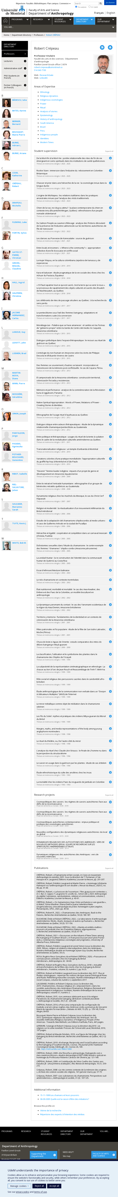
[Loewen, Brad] (6, 356)
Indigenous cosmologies (51, 99)
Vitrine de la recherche (50, 1110)
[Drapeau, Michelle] (6, 205)
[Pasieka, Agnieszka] (6, 446)
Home (6, 35)
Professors (38, 35)
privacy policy (22, 1191)
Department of (51, 13)
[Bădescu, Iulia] (6, 103)
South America (47, 123)
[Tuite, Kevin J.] (6, 526)
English (111, 13)
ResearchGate (46, 75)
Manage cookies (19, 1185)
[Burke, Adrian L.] (6, 145)
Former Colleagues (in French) (13, 86)
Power (43, 103)
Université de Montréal (13, 10)
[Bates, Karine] (6, 113)
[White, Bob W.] (6, 545)
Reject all (39, 1185)
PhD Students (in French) (12, 76)
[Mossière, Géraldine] (6, 397)
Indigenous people (49, 134)
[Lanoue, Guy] (6, 335)
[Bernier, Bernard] (6, 124)
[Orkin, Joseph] (6, 416)
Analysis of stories (48, 111)
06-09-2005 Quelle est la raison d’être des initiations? (64, 1099)
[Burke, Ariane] (6, 156)
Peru (42, 130)
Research (26, 1131)
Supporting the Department (38, 1154)
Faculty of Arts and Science (44, 10)
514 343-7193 (40, 70)
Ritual (42, 107)
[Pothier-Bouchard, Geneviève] (6, 457)
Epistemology (46, 115)
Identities (44, 138)
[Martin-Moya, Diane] (6, 375)
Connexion (64, 3)
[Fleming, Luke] (6, 225)
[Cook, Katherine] (6, 175)
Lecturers (8, 61)
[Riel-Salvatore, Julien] (6, 487)
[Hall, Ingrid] (6, 285)
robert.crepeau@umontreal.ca (48, 67)
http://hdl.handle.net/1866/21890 (56, 1049)
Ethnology (44, 92)
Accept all (54, 1185)
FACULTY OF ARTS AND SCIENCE (101, 1154)
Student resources (46, 1133)
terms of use (40, 1191)
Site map (66, 1156)
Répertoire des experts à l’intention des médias (62, 1114)
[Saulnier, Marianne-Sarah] (6, 506)
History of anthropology (51, 119)
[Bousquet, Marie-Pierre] (6, 135)
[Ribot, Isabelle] (6, 476)
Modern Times (47, 142)
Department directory (21, 35)
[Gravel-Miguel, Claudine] (6, 266)
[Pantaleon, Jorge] (6, 436)
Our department (86, 1133)
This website (81, 7)
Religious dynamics (49, 96)
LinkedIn (44, 77)
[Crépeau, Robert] (6, 186)
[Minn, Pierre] (6, 386)
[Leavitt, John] (6, 345)
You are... (104, 1131)
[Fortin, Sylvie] (6, 235)
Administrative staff (13, 68)
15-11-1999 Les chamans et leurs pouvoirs (59, 1095)
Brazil (42, 126)
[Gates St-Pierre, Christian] (6, 255)
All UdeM (94, 7)
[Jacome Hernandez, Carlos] (6, 315)
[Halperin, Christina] (6, 296)
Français (99, 13)
